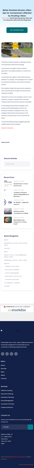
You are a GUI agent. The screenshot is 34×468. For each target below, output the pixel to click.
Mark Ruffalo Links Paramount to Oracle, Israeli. (20, 222)
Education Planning (12, 269)
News (6, 252)
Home (3, 18)
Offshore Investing (12, 279)
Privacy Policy (23, 464)
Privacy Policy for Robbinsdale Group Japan (15, 256)
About (6, 240)
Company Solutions (12, 266)
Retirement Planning (12, 283)
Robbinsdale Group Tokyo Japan (15, 260)
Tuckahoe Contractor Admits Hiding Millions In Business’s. (21, 194)
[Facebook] (2, 354)
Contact (7, 248)
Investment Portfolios (13, 276)
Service (6, 263)
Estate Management (12, 273)
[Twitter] (11, 354)
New (8, 18)
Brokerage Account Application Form (15, 244)
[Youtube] (7, 354)
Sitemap (7, 286)
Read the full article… (7, 128)
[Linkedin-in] (16, 354)
